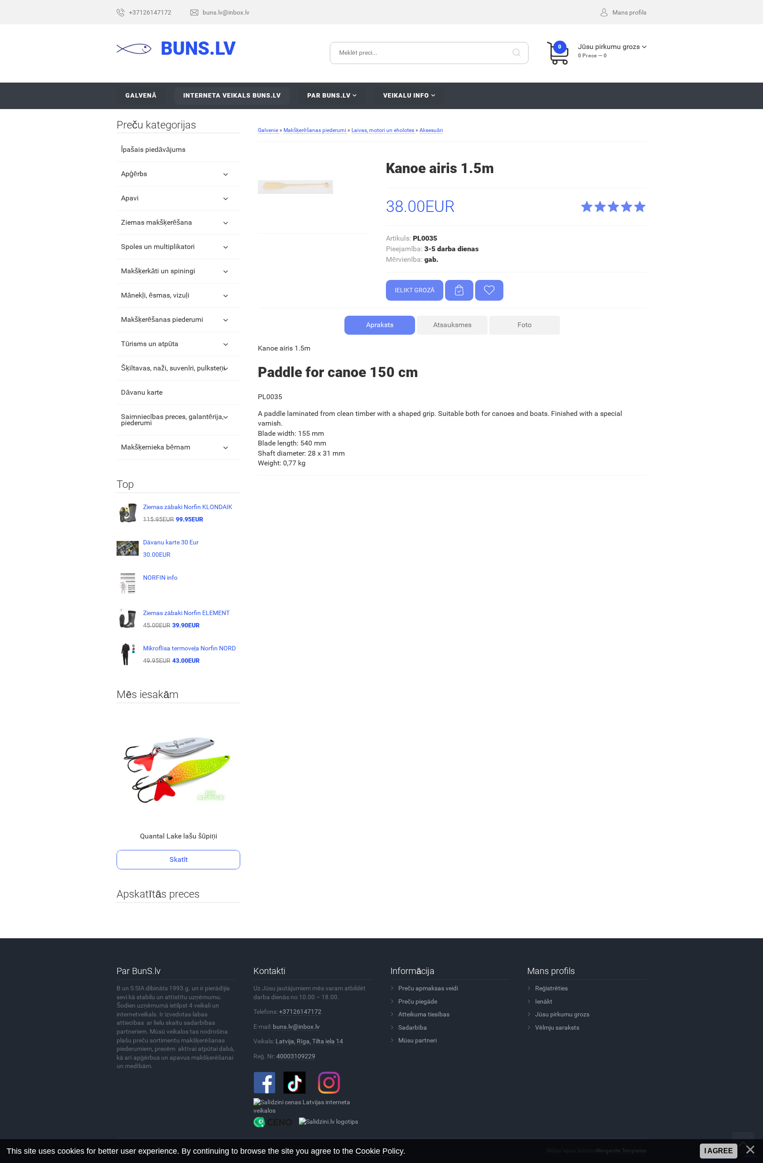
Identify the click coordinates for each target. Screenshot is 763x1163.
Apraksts (379, 325)
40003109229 (295, 1056)
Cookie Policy (379, 1151)
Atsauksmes (452, 325)
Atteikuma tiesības (423, 1014)
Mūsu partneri (417, 1040)
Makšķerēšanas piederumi (162, 319)
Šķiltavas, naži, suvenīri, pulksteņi (173, 368)
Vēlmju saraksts (557, 1027)
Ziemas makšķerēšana (156, 222)
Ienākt (543, 1001)
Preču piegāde (417, 1001)
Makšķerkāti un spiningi (158, 271)
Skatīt (179, 859)
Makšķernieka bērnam (155, 447)
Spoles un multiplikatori (158, 246)
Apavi (130, 198)
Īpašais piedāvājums (153, 149)
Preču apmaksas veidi (428, 988)
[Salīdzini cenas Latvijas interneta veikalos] (309, 1106)
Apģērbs (134, 174)
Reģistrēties (551, 988)
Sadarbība (412, 1027)
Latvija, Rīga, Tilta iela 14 (309, 1041)
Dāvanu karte (141, 392)
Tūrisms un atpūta (149, 344)
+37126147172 (300, 1011)
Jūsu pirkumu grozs (562, 1014)
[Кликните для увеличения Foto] (295, 186)
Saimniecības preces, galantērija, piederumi (172, 419)
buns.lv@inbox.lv (296, 1026)
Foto (524, 325)
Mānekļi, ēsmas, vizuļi (155, 295)
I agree (718, 1151)
